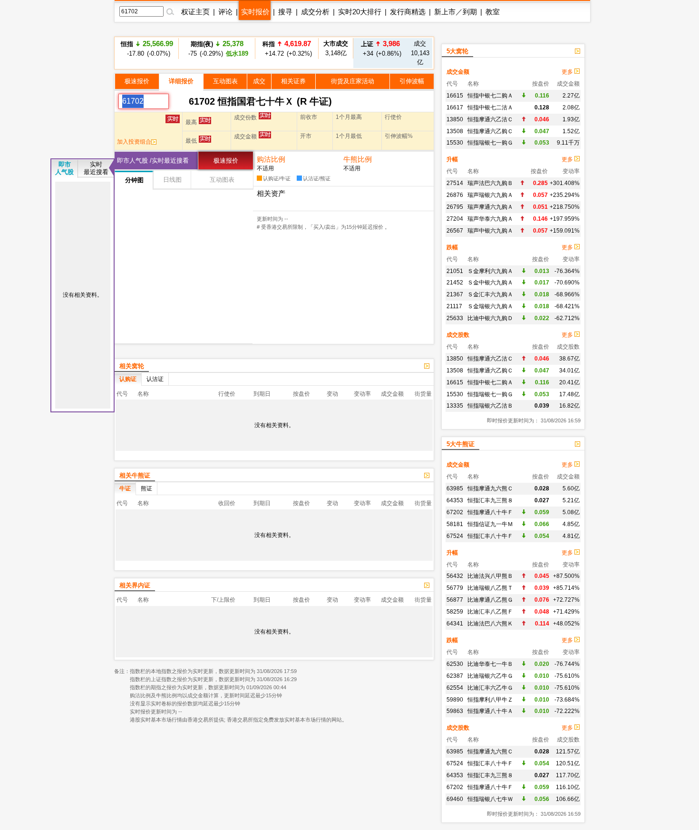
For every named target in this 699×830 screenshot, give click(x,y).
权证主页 (195, 12)
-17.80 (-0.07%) (147, 48)
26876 (455, 195)
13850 (455, 119)
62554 (455, 687)
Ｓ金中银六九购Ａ (490, 282)
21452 (455, 282)
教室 (492, 12)
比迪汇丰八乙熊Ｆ (490, 611)
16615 (455, 95)
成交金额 (458, 71)
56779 (455, 588)
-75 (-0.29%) (216, 48)
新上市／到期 (455, 12)
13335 (455, 405)
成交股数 (458, 335)
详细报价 (181, 81)
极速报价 (137, 81)
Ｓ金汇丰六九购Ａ (490, 294)
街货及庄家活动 (352, 81)
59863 (455, 711)
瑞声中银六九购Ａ (490, 230)
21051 (455, 271)
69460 (455, 799)
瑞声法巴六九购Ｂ (490, 183)
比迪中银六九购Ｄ (490, 318)
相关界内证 (134, 585)
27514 (455, 183)
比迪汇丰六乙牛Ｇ (490, 687)
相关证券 (293, 81)
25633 (455, 318)
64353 (455, 500)
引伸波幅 (411, 81)
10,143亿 (420, 53)
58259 (455, 611)
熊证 (146, 488)
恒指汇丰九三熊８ (490, 500)
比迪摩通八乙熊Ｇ (490, 599)
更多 (568, 71)
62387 (455, 676)
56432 (455, 576)
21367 (455, 294)
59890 (455, 699)
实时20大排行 (359, 12)
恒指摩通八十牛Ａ (490, 711)
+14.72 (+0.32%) (287, 48)
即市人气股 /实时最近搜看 (153, 160)
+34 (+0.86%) (380, 48)
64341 (455, 623)
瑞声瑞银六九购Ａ (490, 195)
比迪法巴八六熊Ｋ (490, 623)
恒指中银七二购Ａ (490, 95)
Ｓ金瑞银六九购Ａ (490, 306)
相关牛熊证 (134, 475)
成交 (259, 81)
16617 (455, 107)
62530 (455, 664)
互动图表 (225, 81)
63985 (455, 488)
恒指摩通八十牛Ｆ (490, 512)
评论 (225, 12)
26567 (455, 230)
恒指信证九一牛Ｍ (490, 524)
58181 (455, 524)
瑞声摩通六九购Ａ (490, 207)
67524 (455, 536)
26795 (455, 207)
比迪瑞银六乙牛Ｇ (490, 676)
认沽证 (155, 379)
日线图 (172, 179)
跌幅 (452, 247)
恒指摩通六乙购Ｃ (490, 131)
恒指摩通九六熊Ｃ (490, 488)
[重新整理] (178, 101)
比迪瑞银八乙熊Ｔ (490, 588)
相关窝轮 (131, 366)
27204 (455, 218)
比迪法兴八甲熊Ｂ (490, 576)
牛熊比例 (357, 159)
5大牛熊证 (461, 444)
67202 (455, 512)
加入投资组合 (134, 141)
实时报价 (255, 12)
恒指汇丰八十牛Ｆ (490, 536)
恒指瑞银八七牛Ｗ (490, 799)
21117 (454, 306)
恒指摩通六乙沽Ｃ (490, 119)
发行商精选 (408, 12)
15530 (455, 142)
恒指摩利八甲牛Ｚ (490, 699)
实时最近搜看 (96, 168)
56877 (455, 599)
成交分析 (315, 12)
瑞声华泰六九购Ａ (490, 218)
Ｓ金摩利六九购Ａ (490, 271)
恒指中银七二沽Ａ (490, 107)
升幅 (452, 159)
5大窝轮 (457, 51)
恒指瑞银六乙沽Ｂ (490, 405)
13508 (455, 131)
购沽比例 (271, 159)
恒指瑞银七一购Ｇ (490, 142)
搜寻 (285, 12)
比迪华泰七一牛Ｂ (490, 664)
